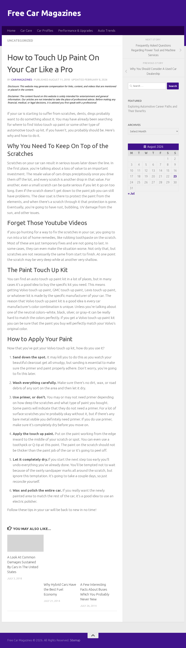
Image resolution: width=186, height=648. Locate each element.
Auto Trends (106, 30)
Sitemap (75, 640)
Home (11, 30)
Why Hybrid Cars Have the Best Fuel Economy (60, 589)
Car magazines (21, 79)
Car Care (26, 30)
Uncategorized (20, 40)
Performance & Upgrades (75, 30)
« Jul (131, 193)
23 (175, 176)
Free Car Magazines (44, 13)
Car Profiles (45, 30)
